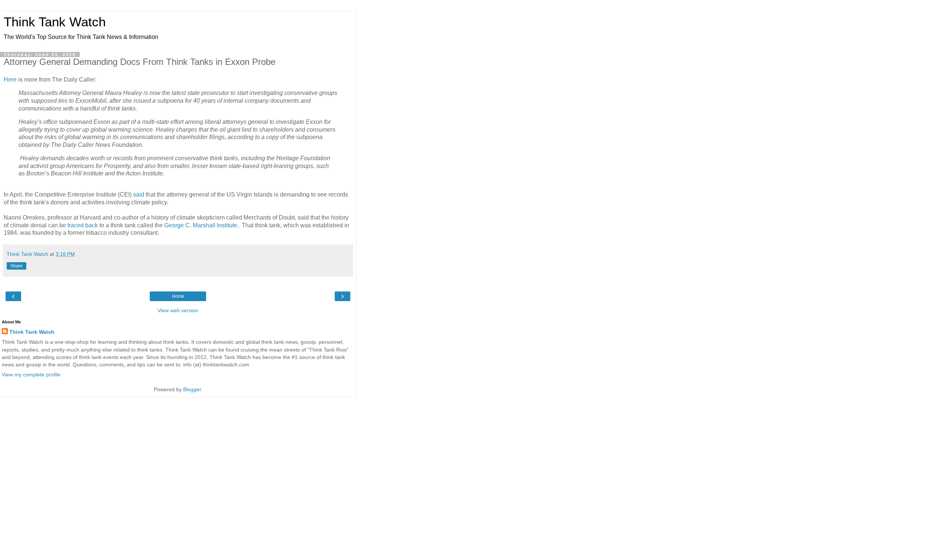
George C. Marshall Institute (200, 225)
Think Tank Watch (55, 22)
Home (178, 296)
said (138, 194)
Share (16, 265)
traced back (82, 225)
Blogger (192, 389)
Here (10, 79)
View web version (178, 310)
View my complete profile (31, 375)
